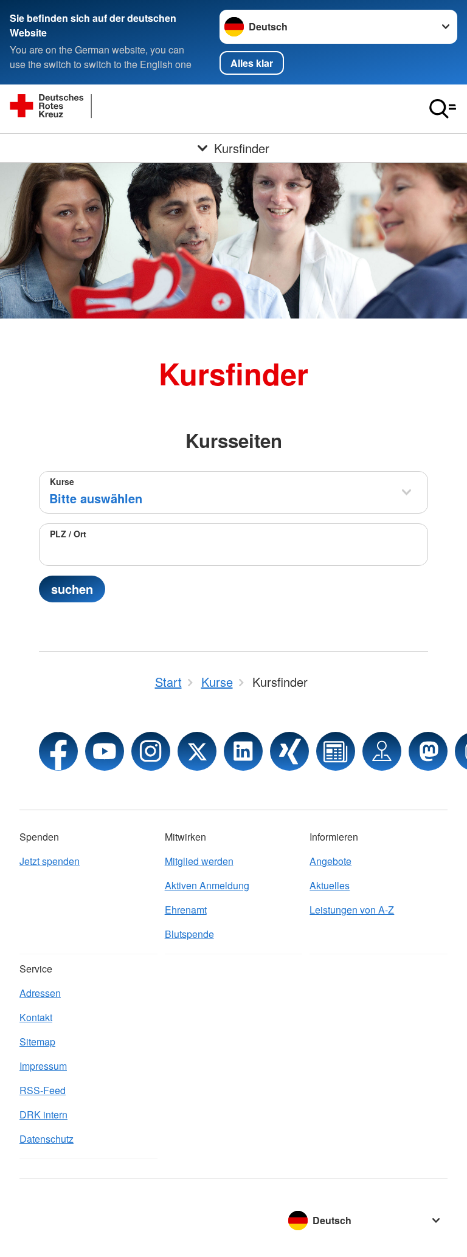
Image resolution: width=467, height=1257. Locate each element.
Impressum (43, 1066)
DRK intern (43, 1114)
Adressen (40, 993)
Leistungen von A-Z (352, 910)
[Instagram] (150, 751)
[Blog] (335, 751)
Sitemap (37, 1042)
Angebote (330, 861)
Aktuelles (330, 885)
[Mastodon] (428, 751)
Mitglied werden (199, 861)
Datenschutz (46, 1139)
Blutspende (189, 934)
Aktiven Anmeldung (207, 885)
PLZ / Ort (68, 534)
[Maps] (381, 751)
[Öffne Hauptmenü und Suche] (442, 108)
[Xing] (289, 751)
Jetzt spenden (49, 861)
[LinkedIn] (243, 751)
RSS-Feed (42, 1090)
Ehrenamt (186, 910)
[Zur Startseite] (101, 108)
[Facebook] (58, 751)
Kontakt (35, 1017)
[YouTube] (104, 751)
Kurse (62, 481)
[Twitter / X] (197, 751)
